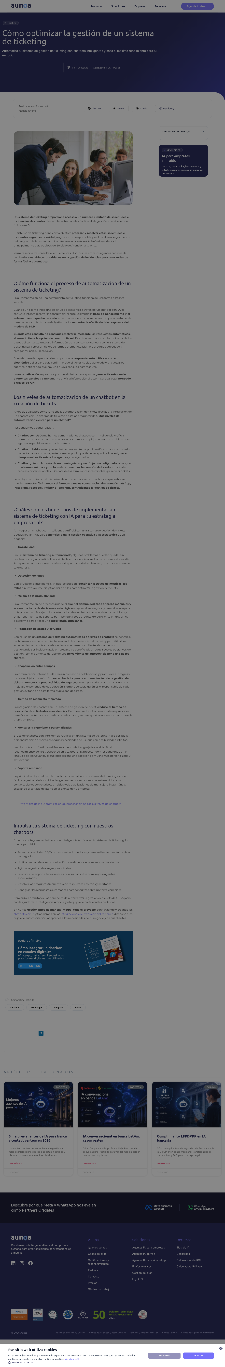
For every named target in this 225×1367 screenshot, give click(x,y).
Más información (72, 1359)
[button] (75, 1363)
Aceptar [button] (198, 1355)
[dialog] (112, 1355)
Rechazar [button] (164, 1355)
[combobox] (221, 1348)
